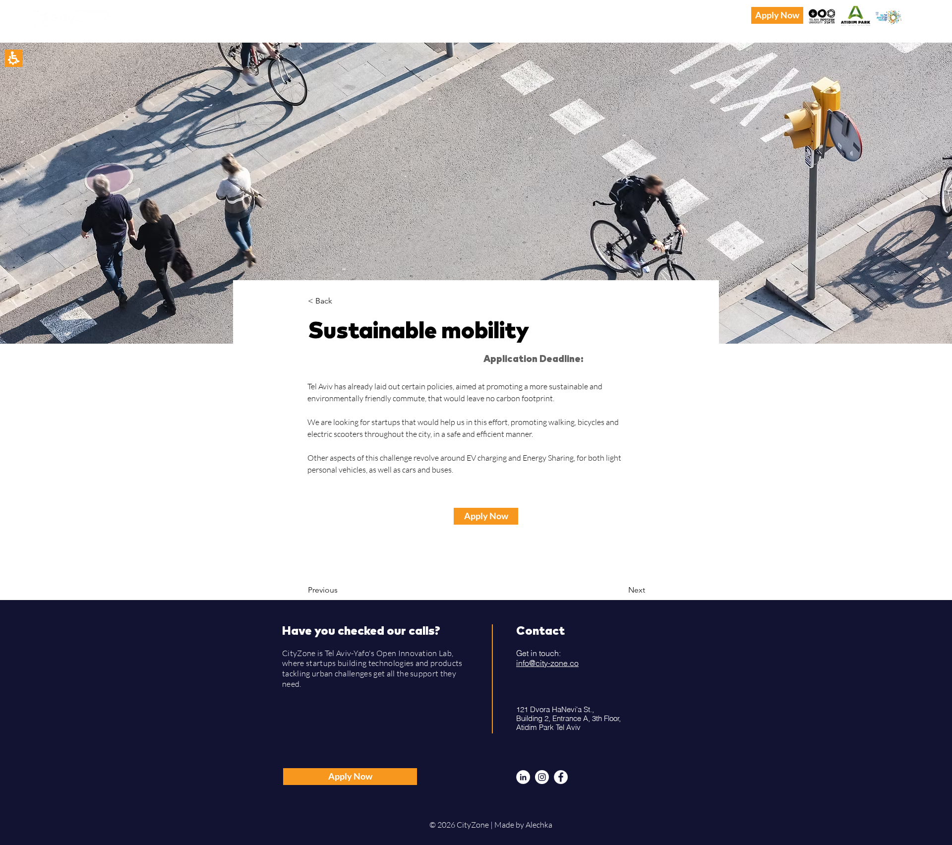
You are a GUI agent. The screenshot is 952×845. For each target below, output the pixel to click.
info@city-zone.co (547, 663)
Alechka (540, 825)
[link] (298, 12)
